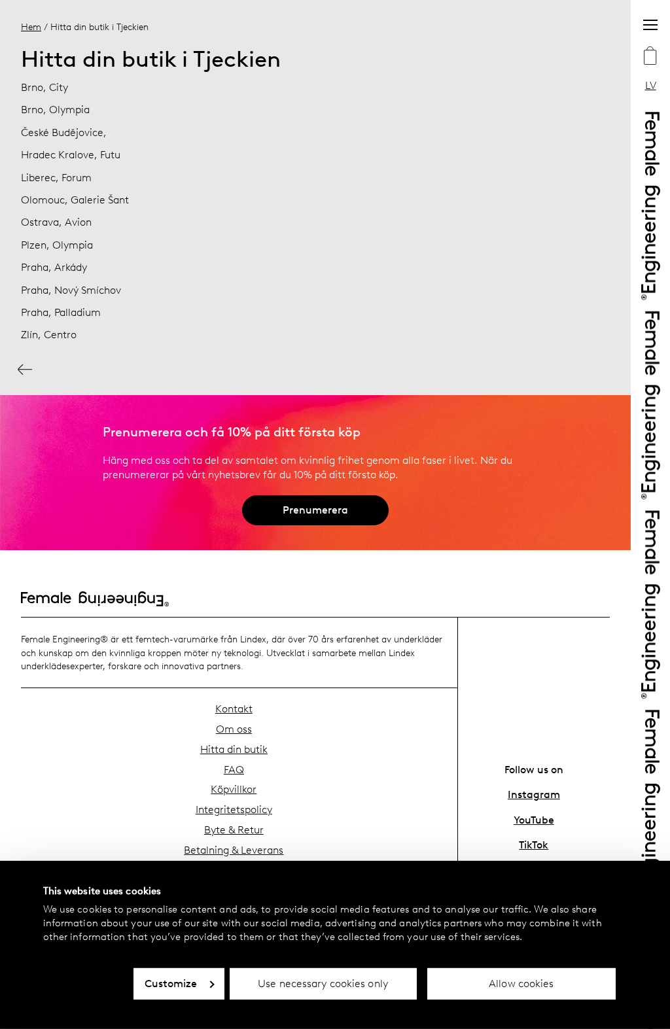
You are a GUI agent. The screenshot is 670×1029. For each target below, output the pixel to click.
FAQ (234, 769)
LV (650, 85)
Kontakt (234, 709)
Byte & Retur (234, 830)
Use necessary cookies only (323, 983)
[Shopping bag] (650, 57)
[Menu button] (650, 24)
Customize (171, 983)
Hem (31, 27)
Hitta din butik (234, 749)
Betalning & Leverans (233, 850)
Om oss (234, 729)
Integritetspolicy (234, 809)
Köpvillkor (233, 789)
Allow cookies (521, 983)
